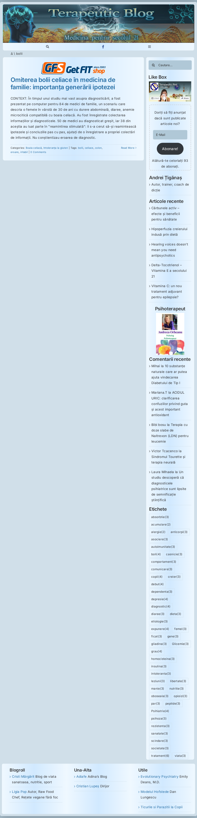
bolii (80, 147)
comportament (163, 562)
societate (160, 748)
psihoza (159, 718)
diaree (157, 614)
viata (180, 756)
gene (173, 636)
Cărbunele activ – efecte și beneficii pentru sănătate (165, 213)
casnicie (174, 554)
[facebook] (103, 46)
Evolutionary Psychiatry (160, 776)
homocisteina (163, 659)
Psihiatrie (160, 711)
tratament (160, 756)
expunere (160, 629)
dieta (175, 614)
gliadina (159, 644)
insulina (159, 666)
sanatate (159, 733)
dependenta (161, 591)
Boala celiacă (34, 147)
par (155, 703)
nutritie (176, 688)
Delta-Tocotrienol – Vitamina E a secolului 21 (169, 270)
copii (157, 576)
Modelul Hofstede (155, 792)
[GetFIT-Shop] (73, 64)
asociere (159, 539)
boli (156, 554)
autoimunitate (163, 547)
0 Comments (38, 152)
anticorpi (179, 532)
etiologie (159, 621)
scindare (159, 741)
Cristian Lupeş (87, 786)
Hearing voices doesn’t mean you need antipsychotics (169, 249)
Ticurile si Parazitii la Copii (162, 807)
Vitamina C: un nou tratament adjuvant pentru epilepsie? (166, 291)
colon (98, 147)
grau (156, 651)
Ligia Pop (19, 792)
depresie (159, 599)
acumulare (161, 524)
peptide (172, 703)
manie (157, 688)
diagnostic (160, 606)
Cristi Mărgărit (23, 776)
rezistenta (160, 726)
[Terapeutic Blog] (98, 6)
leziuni (158, 681)
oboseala (160, 696)
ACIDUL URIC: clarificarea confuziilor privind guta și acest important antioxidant (169, 404)
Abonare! (170, 148)
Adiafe (81, 776)
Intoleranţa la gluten (55, 147)
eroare (15, 152)
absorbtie (160, 517)
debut (157, 584)
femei (180, 629)
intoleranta (161, 673)
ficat (156, 636)
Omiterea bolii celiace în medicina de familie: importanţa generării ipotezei (63, 83)
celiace (89, 147)
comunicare (161, 569)
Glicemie (180, 644)
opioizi (180, 696)
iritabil (24, 152)
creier (174, 576)
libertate (178, 681)
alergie (158, 532)
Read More (127, 147)
